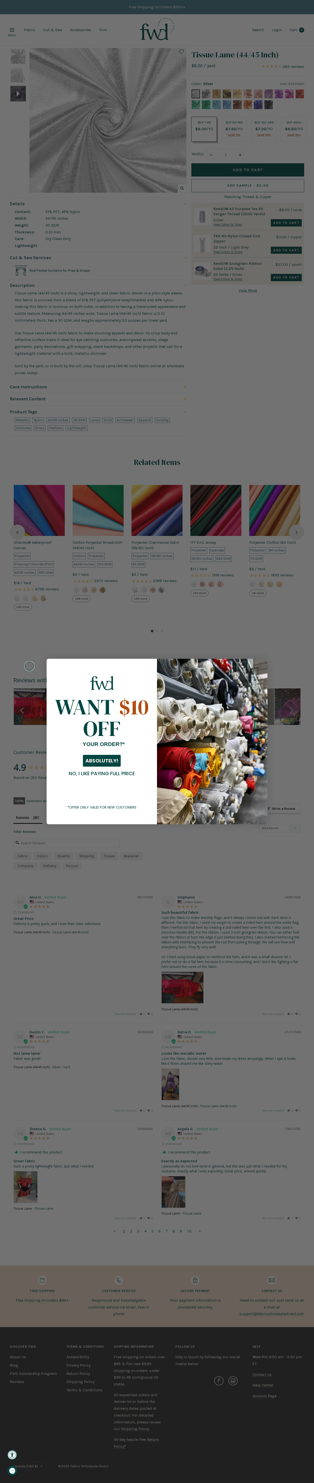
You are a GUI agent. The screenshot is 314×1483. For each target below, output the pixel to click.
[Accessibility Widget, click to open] (12, 1455)
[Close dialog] (29, 666)
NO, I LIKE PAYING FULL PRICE (102, 773)
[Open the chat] (12, 1471)
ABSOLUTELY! (101, 760)
